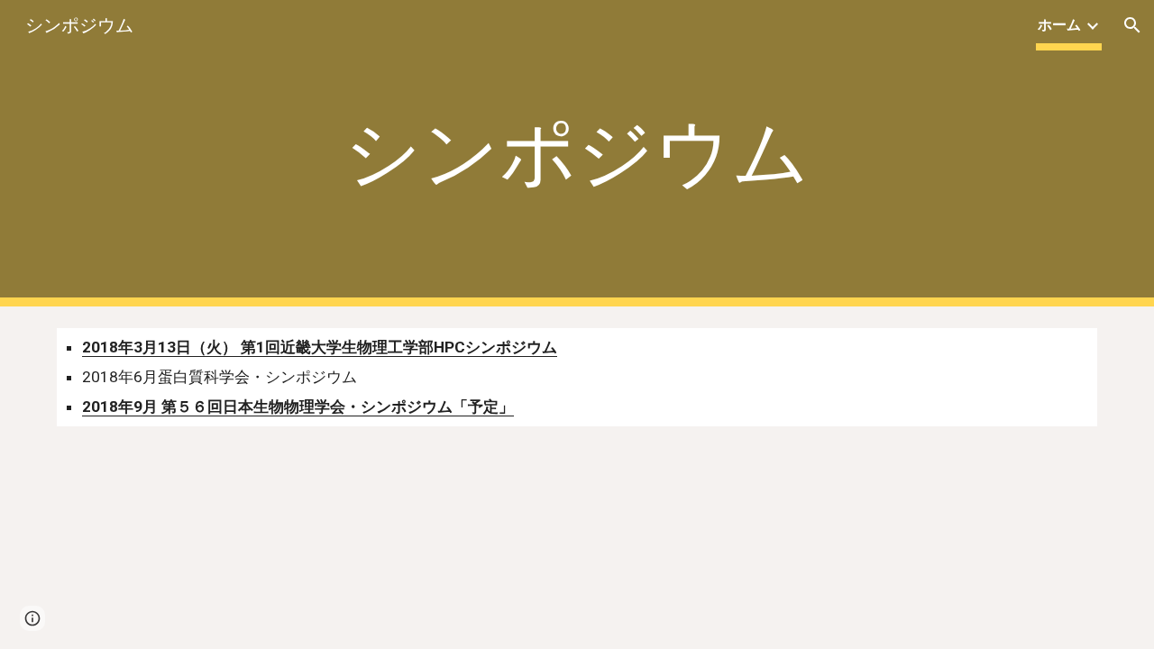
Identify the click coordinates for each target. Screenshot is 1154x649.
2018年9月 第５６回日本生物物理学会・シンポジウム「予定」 (298, 407)
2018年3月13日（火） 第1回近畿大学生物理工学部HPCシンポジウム (319, 347)
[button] (1132, 25)
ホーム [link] (1059, 24)
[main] (577, 153)
